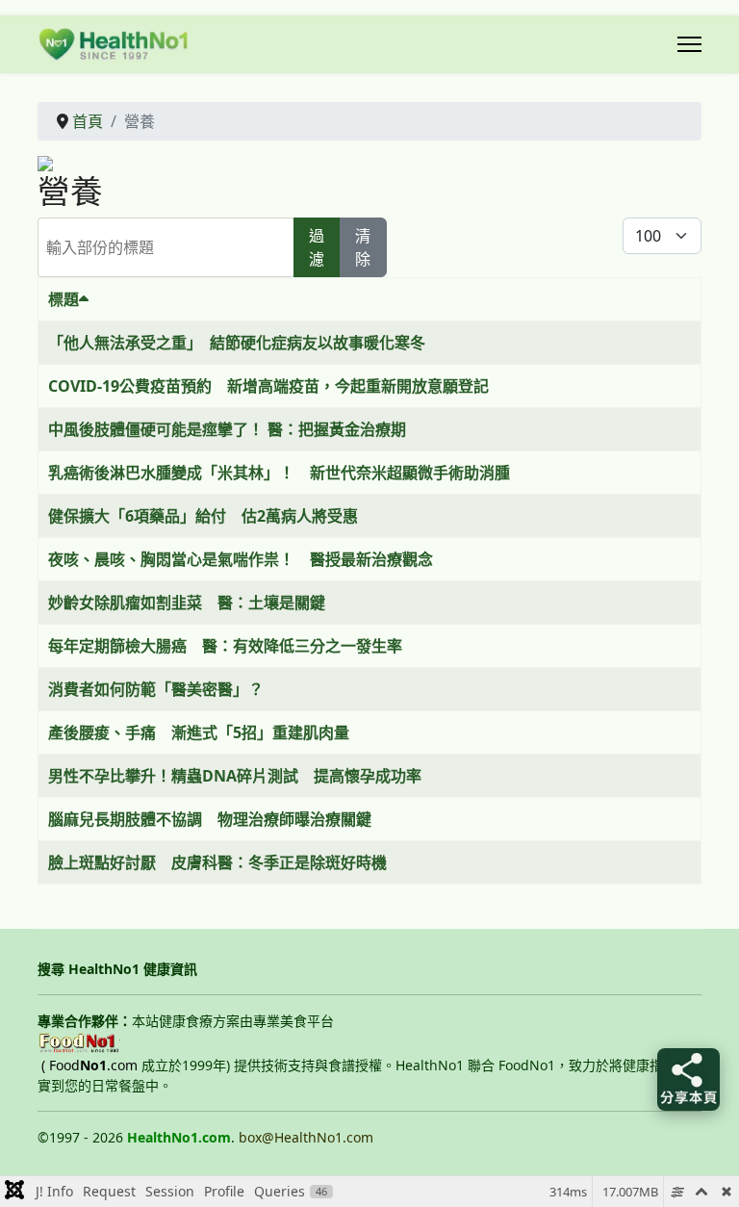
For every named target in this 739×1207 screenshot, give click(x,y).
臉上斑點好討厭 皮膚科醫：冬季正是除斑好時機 (217, 862)
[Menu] (689, 44)
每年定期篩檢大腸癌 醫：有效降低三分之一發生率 (225, 645)
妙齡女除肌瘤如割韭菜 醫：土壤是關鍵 (186, 602)
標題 (63, 299)
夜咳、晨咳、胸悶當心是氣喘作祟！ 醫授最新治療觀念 (240, 559)
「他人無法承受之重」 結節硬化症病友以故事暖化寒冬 (236, 342)
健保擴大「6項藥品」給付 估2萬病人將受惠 (203, 515)
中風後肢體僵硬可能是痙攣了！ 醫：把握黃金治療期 (227, 429)
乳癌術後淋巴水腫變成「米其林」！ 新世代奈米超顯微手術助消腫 (279, 472)
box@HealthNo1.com (306, 1137)
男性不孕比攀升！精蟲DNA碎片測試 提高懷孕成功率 (234, 775)
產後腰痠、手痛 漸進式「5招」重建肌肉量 (198, 732)
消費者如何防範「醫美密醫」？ (156, 689)
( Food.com (89, 1065)
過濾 (316, 247)
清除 (362, 247)
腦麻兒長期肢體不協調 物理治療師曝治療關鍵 (209, 819)
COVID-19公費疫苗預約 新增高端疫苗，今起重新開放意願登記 (268, 386)
